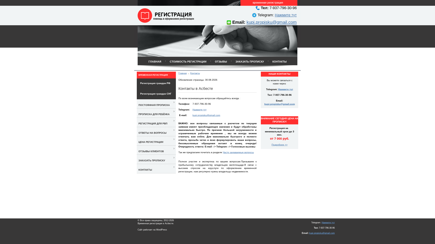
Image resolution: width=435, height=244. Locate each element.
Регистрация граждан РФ (155, 83)
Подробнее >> (280, 144)
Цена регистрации (150, 142)
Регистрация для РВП (152, 123)
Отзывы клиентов (151, 151)
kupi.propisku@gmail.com (272, 22)
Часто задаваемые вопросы (238, 152)
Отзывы (221, 61)
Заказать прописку (250, 61)
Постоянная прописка (154, 105)
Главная (155, 61)
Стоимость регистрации (188, 61)
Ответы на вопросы (152, 132)
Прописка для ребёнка (154, 114)
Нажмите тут (286, 15)
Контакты (279, 61)
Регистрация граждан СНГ (155, 93)
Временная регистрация (153, 75)
